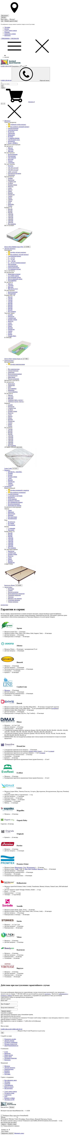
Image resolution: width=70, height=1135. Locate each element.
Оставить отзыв (9, 1093)
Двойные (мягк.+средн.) (15, 400)
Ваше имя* (4, 1000)
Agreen (10, 196)
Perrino (10, 206)
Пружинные (12, 156)
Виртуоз (10, 186)
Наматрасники (9, 360)
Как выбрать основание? (18, 492)
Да (2, 21)
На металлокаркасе (14, 504)
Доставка (7, 27)
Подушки (11, 589)
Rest (26, 869)
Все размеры (12, 224)
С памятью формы (13, 138)
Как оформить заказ (10, 1080)
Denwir (10, 189)
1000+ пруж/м (12, 172)
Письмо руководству (10, 1044)
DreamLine (11, 194)
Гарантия (7, 1083)
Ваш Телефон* (5, 1004)
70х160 (10, 300)
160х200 (10, 220)
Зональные (11, 175)
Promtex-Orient (12, 185)
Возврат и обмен (9, 1098)
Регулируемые (12, 517)
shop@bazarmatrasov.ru (11, 1045)
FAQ (5, 1096)
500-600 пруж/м (13, 170)
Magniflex (11, 204)
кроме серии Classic (35, 751)
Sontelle (10, 178)
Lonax (10, 188)
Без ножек (11, 530)
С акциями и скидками (15, 495)
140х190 (10, 217)
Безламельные (12, 518)
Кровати (7, 470)
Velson (10, 201)
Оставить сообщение (10, 1042)
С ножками (11, 528)
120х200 (10, 216)
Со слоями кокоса (13, 275)
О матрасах (7, 1094)
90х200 (10, 212)
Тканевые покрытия (14, 595)
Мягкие (10, 148)
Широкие (11, 512)
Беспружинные (13, 154)
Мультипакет (31, 867)
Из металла (11, 522)
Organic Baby (12, 336)
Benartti (10, 193)
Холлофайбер (12, 280)
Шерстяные (11, 377)
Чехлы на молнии (13, 379)
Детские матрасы (9, 248)
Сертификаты (8, 1085)
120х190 (10, 214)
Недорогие (11, 141)
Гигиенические (13, 375)
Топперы (11, 597)
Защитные (11, 372)
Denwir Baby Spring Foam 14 (13, 359)
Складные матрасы (14, 600)
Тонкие (10, 161)
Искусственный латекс (15, 279)
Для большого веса (14, 139)
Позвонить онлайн (10, 1039)
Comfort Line (12, 181)
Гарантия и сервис (10, 34)
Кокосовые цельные (14, 274)
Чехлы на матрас (13, 592)
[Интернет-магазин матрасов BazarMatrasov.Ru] (10, 64)
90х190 (10, 308)
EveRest (10, 183)
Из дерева (11, 523)
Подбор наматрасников (17, 364)
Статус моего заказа (10, 30)
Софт (16, 869)
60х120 (10, 297)
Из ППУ (10, 136)
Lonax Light (8, 468)
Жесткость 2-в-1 (13, 288)
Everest (10, 475)
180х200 (10, 222)
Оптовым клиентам (10, 1058)
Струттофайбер (13, 392)
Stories (10, 198)
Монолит (40, 869)
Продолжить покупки (7, 1133)
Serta (9, 202)
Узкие (10, 510)
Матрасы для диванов (15, 598)
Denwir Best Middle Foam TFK (13, 247)
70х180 (10, 301)
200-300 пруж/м (13, 168)
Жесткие (10, 151)
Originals (10, 485)
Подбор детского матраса (18, 252)
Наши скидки (8, 1055)
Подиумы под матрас (14, 505)
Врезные (10, 515)
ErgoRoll (34, 869)
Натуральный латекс (14, 277)
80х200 (10, 211)
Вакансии (7, 1053)
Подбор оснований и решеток (19, 490)
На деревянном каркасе (15, 502)
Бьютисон (11, 180)
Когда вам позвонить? (7, 1007)
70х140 (10, 298)
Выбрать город (12, 1124)
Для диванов (12, 157)
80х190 (10, 209)
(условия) (51, 751)
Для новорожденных (14, 256)
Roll (29, 869)
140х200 (10, 219)
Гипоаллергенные (13, 267)
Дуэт (24, 867)
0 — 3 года (11, 258)
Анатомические (13, 130)
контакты (48, 994)
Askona (10, 199)
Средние (10, 149)
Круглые (10, 159)
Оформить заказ (19, 1133)
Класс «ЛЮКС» (13, 143)
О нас (6, 1051)
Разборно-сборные (14, 500)
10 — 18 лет (11, 261)
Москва (3, 17)
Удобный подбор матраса (18, 124)
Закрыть (3, 1124)
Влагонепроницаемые (15, 374)
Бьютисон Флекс (9, 585)
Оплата (6, 29)
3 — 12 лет (11, 259)
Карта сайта (8, 1056)
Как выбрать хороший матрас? (19, 126)
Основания (8, 486)
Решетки (7, 1072)
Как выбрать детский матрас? (19, 254)
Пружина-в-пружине (14, 173)
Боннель (10, 166)
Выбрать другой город (11, 21)
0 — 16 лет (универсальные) (17, 262)
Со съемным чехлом (14, 269)
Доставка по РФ (9, 1099)
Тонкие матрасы (13, 602)
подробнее (55, 708)
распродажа (4, 605)
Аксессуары (8, 587)
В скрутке (11, 131)
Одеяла (10, 590)
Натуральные (12, 264)
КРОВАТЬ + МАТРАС (15, 472)
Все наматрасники (14, 369)
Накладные (11, 513)
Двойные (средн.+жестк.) (16, 401)
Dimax (10, 191)
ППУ (9, 387)
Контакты (7, 35)
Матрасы (7, 121)
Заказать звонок (9, 1040)
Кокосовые (11, 135)
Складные (11, 162)
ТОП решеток (12, 499)
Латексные (11, 133)
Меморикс (11, 390)
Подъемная (11, 525)
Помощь (7, 32)
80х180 (10, 303)
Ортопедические (13, 128)
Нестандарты (8, 1088)
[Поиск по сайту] (1, 82)
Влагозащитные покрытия (16, 593)
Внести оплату (9, 1087)
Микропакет (18, 867)
